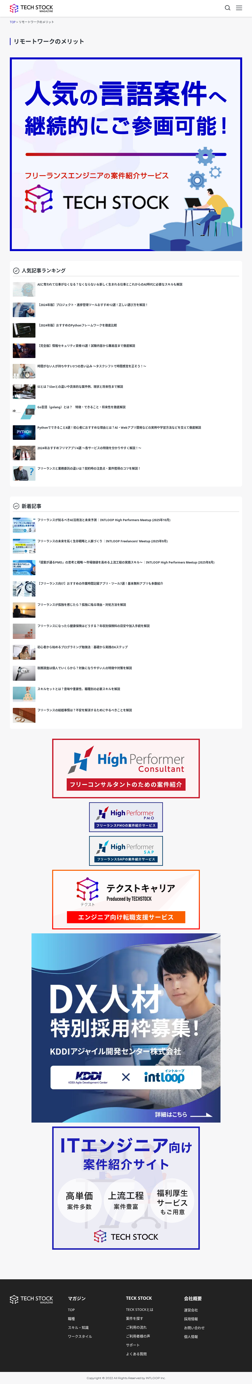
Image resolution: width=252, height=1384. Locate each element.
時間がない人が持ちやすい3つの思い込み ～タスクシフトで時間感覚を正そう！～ (91, 366)
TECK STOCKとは (139, 1309)
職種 (71, 1318)
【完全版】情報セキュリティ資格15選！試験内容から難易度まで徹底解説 (86, 346)
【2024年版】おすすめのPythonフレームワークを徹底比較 (77, 325)
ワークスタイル (80, 1336)
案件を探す (134, 1318)
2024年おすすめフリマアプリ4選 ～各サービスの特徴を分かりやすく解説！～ (89, 448)
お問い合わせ (194, 1327)
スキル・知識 (78, 1327)
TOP (71, 1309)
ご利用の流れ (136, 1327)
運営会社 (191, 1310)
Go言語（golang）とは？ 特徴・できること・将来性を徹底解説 (81, 407)
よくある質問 (136, 1353)
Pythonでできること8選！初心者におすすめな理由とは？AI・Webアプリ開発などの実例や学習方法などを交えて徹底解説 (119, 428)
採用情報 (191, 1318)
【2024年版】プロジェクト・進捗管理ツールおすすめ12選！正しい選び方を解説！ (92, 305)
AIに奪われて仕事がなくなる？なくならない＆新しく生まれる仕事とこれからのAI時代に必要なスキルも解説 (111, 284)
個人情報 (191, 1336)
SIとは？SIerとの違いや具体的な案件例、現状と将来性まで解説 (80, 387)
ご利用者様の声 (138, 1336)
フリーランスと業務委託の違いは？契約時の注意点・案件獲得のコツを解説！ (89, 468)
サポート (133, 1345)
